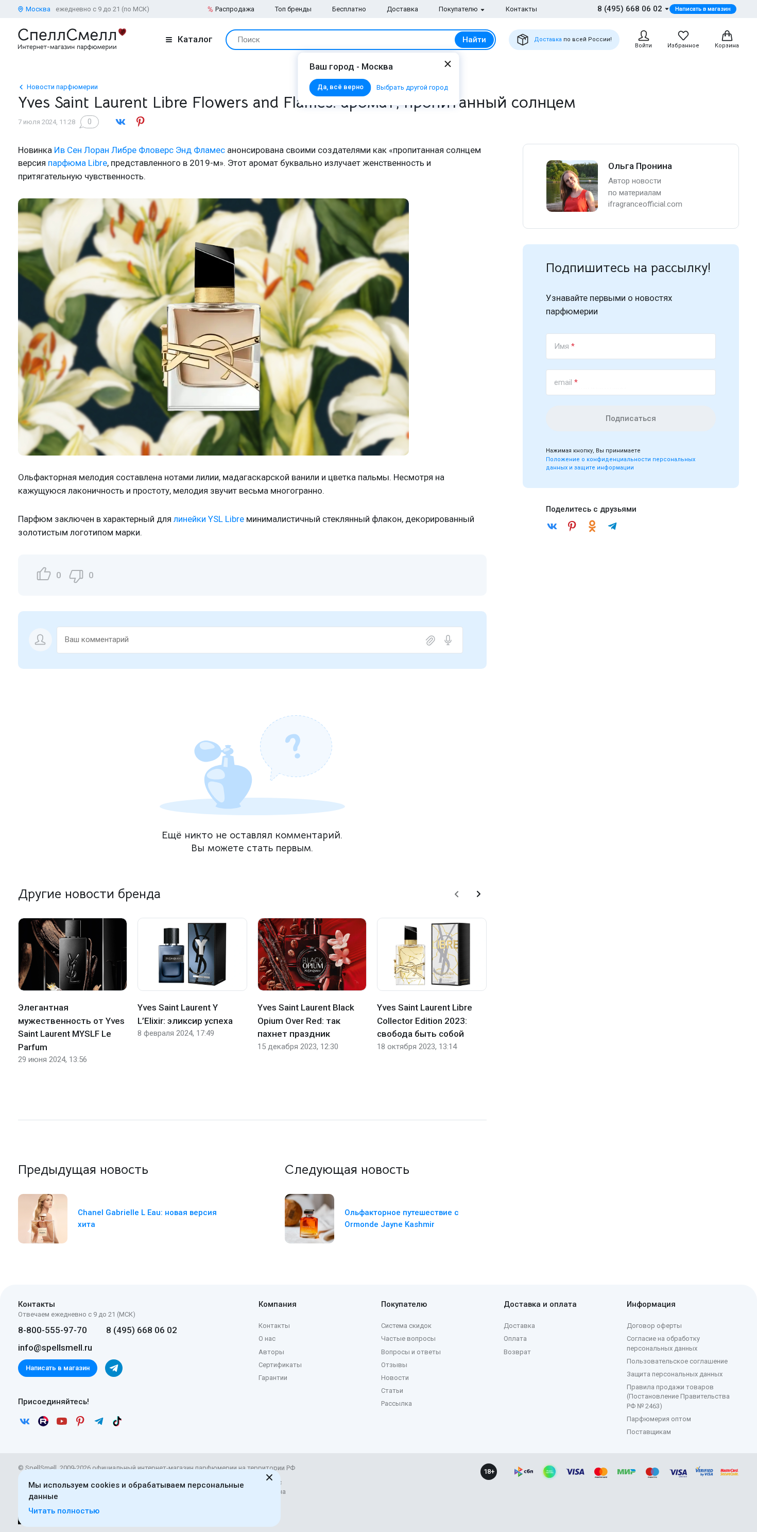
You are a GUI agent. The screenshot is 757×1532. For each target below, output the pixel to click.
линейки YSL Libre (209, 519)
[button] (457, 894)
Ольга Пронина (640, 166)
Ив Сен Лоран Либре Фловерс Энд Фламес (139, 150)
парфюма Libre (77, 163)
